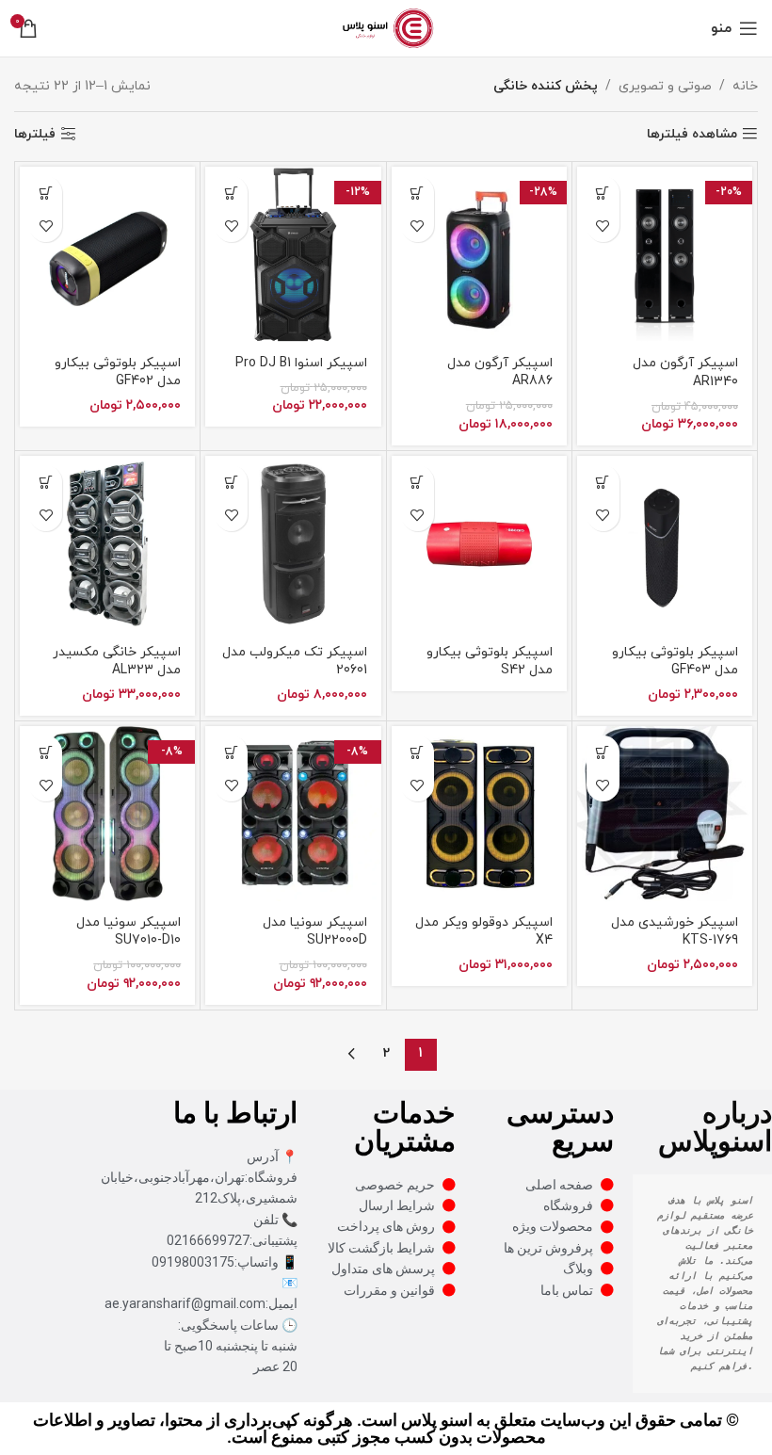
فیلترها (35, 134)
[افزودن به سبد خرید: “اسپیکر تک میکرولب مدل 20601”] (231, 481)
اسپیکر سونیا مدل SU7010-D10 (128, 931)
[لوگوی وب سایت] (385, 27)
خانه (745, 86)
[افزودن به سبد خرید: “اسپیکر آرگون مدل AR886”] (417, 192)
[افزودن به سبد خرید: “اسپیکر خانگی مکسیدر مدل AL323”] (45, 481)
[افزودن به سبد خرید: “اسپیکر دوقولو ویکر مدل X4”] (417, 752)
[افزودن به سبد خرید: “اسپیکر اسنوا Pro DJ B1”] (231, 192)
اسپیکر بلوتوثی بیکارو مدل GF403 (675, 661)
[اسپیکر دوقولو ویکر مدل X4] (479, 813)
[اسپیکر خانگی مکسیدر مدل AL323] (107, 543)
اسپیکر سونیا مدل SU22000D (315, 931)
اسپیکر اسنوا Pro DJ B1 (301, 363)
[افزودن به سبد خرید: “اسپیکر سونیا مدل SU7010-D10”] (45, 752)
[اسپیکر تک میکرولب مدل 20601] (292, 543)
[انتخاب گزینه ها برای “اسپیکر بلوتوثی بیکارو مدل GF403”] (603, 481)
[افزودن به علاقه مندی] (603, 225)
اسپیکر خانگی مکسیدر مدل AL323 (117, 661)
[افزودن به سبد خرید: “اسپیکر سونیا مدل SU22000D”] (231, 752)
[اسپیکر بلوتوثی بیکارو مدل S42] (479, 543)
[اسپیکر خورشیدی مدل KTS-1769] (664, 813)
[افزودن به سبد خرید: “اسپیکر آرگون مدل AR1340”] (603, 192)
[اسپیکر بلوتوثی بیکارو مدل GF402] (107, 254)
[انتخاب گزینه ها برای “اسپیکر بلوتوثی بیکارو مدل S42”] (417, 481)
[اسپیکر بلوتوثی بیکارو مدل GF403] (664, 543)
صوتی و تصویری (665, 86)
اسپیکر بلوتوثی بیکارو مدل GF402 (118, 372)
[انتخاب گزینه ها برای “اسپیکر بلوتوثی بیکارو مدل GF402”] (45, 192)
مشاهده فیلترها (692, 134)
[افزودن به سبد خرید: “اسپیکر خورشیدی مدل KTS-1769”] (603, 752)
